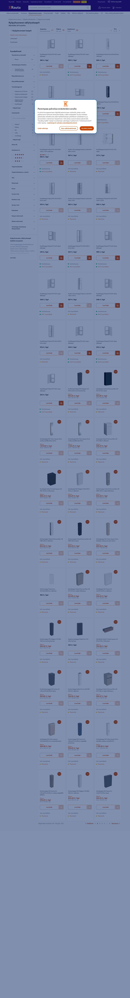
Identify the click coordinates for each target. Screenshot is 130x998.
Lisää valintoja (43, 128)
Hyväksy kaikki (86, 128)
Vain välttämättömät (68, 128)
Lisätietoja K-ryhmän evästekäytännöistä (62, 123)
